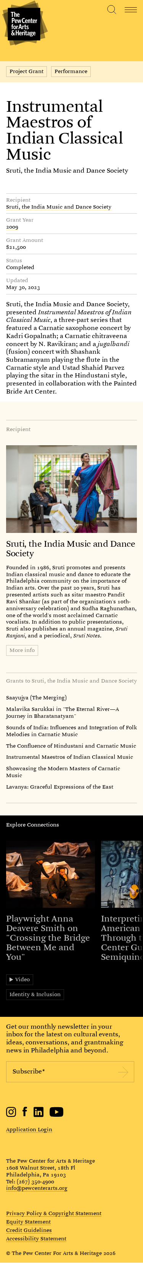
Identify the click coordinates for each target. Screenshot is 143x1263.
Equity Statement (28, 1222)
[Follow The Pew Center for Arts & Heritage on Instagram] (11, 1115)
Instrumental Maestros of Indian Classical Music (69, 757)
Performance (71, 71)
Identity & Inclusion (35, 994)
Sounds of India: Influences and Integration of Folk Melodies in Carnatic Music (71, 731)
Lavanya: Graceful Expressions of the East (59, 787)
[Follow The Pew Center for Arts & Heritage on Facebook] (24, 1114)
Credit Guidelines (29, 1230)
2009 (12, 227)
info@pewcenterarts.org (36, 1188)
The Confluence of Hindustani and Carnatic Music (71, 746)
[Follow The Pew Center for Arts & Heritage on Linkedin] (38, 1115)
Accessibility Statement (36, 1238)
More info (22, 650)
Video (22, 979)
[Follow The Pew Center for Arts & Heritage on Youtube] (57, 1115)
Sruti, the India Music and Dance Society (67, 170)
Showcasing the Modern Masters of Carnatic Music (63, 772)
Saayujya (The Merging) (36, 697)
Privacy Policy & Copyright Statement (53, 1213)
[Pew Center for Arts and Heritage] (24, 24)
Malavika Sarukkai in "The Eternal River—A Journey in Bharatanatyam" (62, 712)
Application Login (29, 1129)
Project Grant (26, 71)
